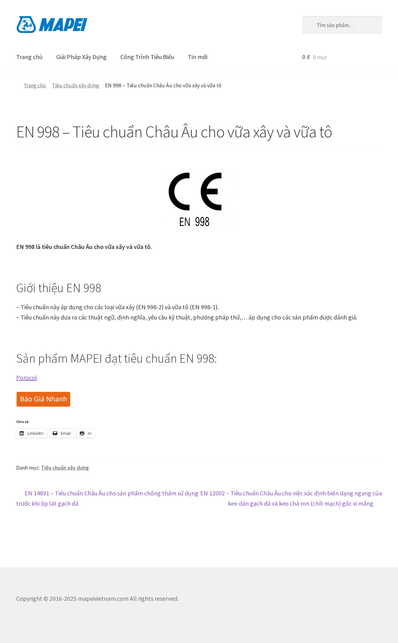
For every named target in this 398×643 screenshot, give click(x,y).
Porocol (26, 377)
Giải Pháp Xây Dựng (81, 57)
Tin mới (197, 57)
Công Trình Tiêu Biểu (147, 57)
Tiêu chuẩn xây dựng (75, 85)
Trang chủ (29, 57)
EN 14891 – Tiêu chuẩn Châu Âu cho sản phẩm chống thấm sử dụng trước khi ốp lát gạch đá (107, 498)
